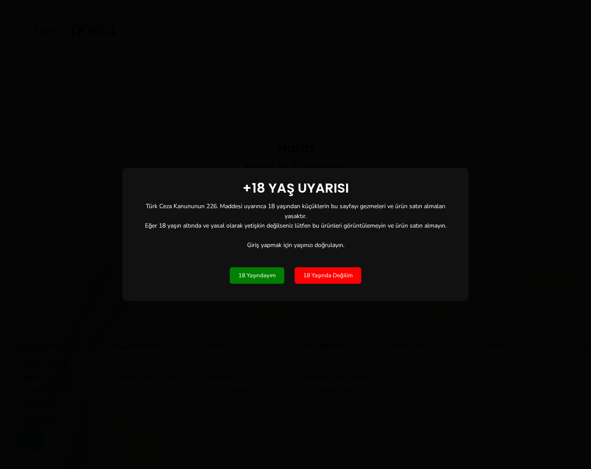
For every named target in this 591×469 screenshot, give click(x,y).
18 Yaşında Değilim (328, 275)
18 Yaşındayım (257, 275)
